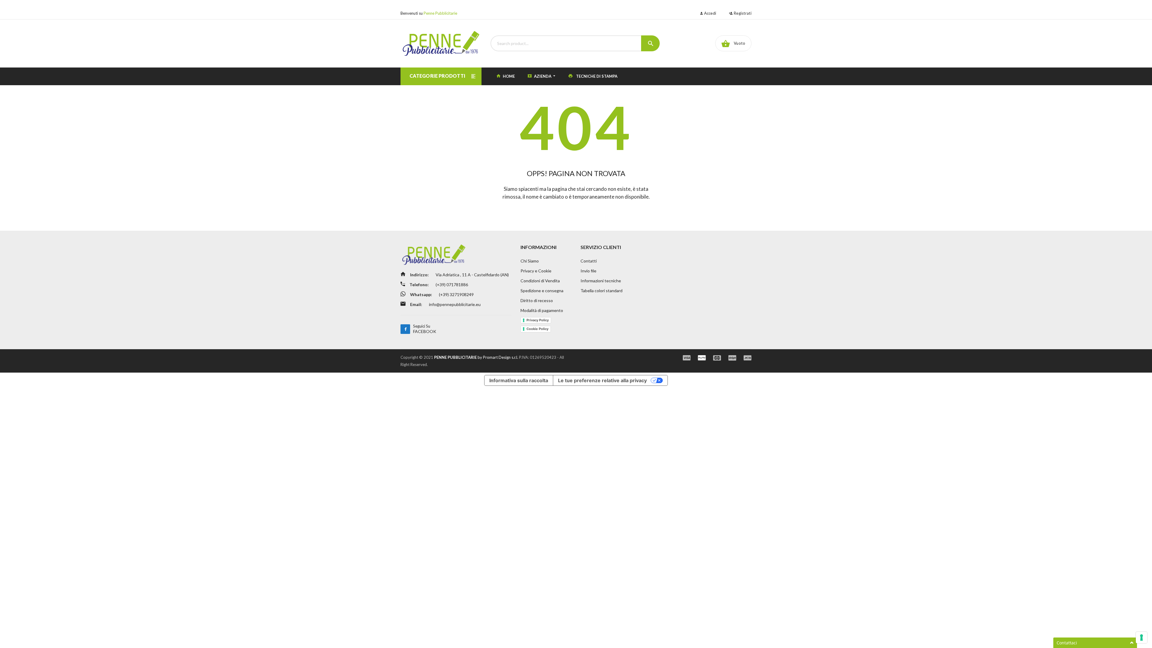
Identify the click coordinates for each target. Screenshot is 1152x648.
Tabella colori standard (601, 290)
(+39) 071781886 (451, 284)
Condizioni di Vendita (540, 280)
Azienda (542, 76)
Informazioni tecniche (600, 280)
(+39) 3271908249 (456, 294)
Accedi (709, 13)
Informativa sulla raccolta (518, 380)
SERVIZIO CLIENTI (600, 247)
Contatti (588, 260)
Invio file (588, 270)
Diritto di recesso (536, 300)
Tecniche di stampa (596, 76)
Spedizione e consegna (541, 290)
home (508, 76)
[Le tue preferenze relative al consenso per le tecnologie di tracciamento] (1141, 637)
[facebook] (405, 329)
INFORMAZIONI (538, 247)
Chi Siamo (529, 260)
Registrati (742, 13)
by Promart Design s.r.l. (476, 357)
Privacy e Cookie (535, 270)
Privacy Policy (537, 320)
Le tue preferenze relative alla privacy (602, 380)
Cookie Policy (537, 329)
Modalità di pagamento (541, 310)
